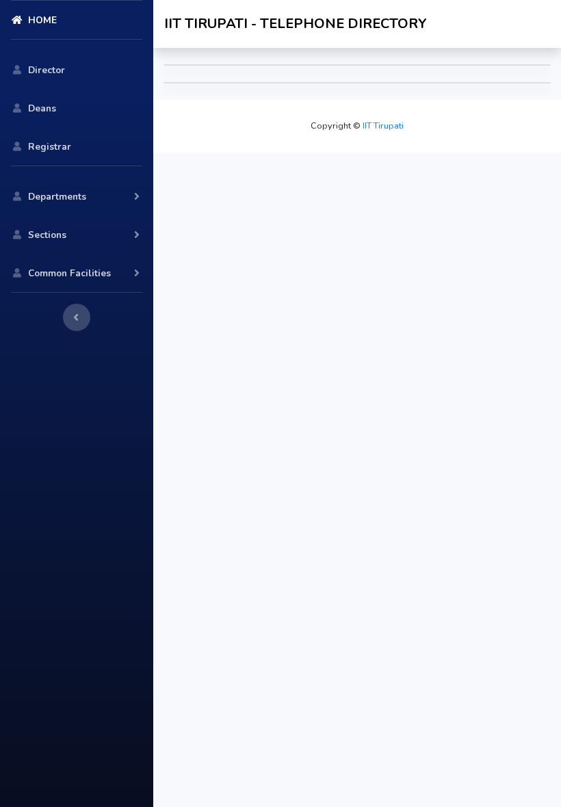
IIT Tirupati (382, 126)
